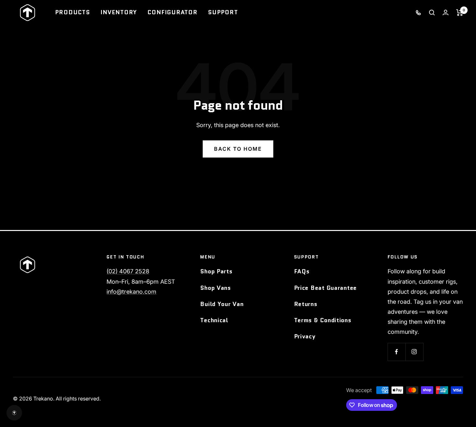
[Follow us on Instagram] (414, 352)
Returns (305, 304)
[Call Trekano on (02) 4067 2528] (418, 12)
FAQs (302, 271)
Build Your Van (222, 304)
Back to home (238, 149)
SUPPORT (223, 12)
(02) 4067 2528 (128, 271)
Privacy (305, 336)
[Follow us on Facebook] (396, 352)
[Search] (432, 13)
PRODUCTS (72, 12)
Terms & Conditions (322, 320)
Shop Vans (215, 288)
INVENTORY (118, 12)
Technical (214, 320)
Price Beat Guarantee (325, 288)
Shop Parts (216, 271)
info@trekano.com (131, 291)
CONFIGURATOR (172, 12)
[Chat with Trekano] (14, 413)
